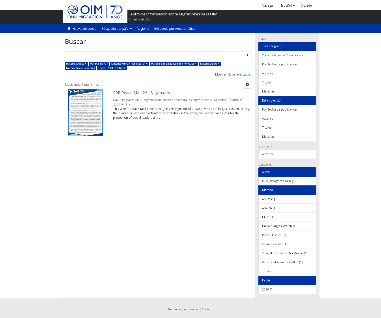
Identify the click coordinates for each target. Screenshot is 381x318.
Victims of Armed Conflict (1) (282, 262)
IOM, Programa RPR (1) (279, 181)
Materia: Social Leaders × (80, 68)
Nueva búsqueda (84, 28)
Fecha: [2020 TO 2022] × (112, 68)
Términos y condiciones (183, 309)
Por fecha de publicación (279, 64)
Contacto (207, 309)
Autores (267, 73)
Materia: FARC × (99, 63)
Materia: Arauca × (76, 63)
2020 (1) (268, 289)
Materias (268, 91)
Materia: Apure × (209, 63)
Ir (248, 55)
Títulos (267, 82)
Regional (143, 28)
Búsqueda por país (115, 28)
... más (266, 271)
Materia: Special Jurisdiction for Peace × (173, 63)
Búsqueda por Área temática (174, 28)
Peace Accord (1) (274, 235)
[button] (287, 5)
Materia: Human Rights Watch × (129, 63)
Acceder (267, 154)
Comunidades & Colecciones (282, 55)
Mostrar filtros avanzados (233, 74)
